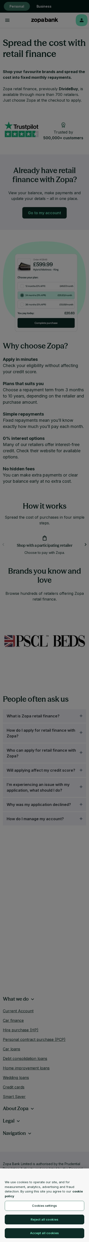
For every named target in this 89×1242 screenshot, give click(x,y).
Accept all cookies (44, 1233)
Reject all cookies (44, 1219)
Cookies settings (44, 1205)
